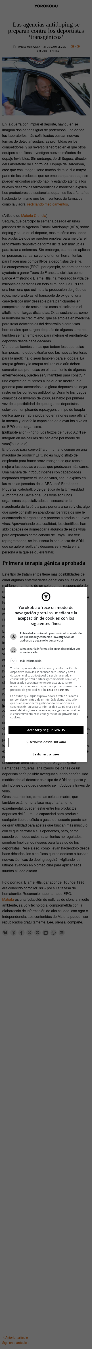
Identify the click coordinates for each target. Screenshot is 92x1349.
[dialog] (46, 674)
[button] (46, 661)
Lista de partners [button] (58, 690)
